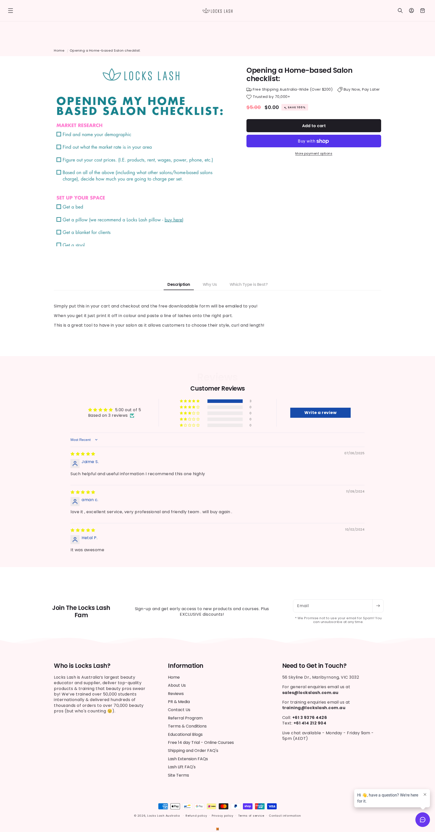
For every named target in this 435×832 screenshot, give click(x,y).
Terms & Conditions (187, 726)
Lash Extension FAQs (188, 759)
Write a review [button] (320, 412)
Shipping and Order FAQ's (193, 750)
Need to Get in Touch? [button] (314, 666)
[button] (10, 10)
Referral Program (185, 718)
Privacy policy (222, 816)
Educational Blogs (185, 734)
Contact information (285, 816)
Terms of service (251, 816)
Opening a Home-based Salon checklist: (105, 50)
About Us (177, 685)
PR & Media (179, 702)
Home (59, 50)
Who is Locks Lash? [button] (82, 666)
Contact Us (179, 710)
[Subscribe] (377, 605)
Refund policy (196, 816)
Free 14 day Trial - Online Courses (201, 742)
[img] (82, 454)
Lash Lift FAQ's (182, 767)
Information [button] (185, 666)
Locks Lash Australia (164, 816)
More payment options (313, 154)
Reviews (176, 694)
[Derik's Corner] (217, 829)
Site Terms (178, 775)
